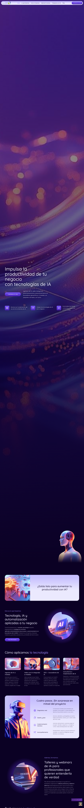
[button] (80, 804)
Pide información (12, 639)
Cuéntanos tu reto (77, 3)
